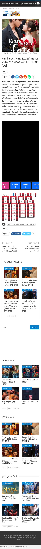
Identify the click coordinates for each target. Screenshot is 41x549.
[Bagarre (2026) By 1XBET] (10, 393)
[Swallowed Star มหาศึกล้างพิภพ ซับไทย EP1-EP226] (30, 510)
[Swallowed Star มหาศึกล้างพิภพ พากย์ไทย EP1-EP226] (10, 510)
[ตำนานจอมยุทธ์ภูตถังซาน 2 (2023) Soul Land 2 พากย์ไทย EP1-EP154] (30, 488)
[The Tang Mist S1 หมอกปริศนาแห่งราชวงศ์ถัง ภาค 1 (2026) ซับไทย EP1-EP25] (11, 294)
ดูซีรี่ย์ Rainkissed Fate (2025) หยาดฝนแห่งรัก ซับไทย (20, 224)
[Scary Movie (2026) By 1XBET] (30, 371)
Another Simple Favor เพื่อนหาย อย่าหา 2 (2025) (31, 248)
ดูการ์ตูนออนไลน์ (7, 483)
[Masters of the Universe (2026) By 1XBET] (10, 371)
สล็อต (27, 547)
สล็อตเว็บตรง (4, 547)
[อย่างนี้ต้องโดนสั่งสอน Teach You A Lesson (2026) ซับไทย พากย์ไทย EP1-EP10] (29, 294)
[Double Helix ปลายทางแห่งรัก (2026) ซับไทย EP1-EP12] (29, 272)
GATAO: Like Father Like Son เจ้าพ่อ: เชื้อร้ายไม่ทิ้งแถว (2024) (9, 248)
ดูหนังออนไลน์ (7, 367)
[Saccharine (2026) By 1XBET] (30, 393)
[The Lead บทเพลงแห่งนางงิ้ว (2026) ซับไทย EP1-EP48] (11, 272)
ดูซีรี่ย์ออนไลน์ (9, 268)
